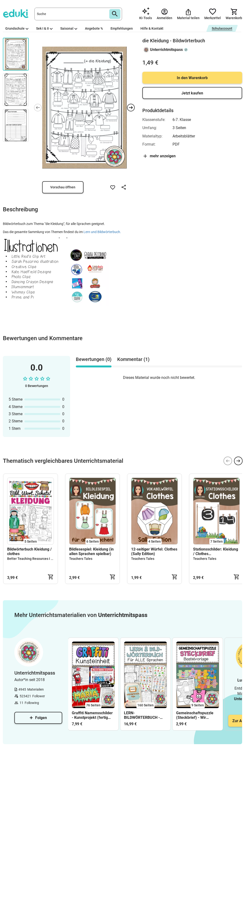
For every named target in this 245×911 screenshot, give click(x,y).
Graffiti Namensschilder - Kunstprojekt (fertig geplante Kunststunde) (92, 715)
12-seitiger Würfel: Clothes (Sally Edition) (154, 551)
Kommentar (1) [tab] (133, 359)
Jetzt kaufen (192, 93)
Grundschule (15, 28)
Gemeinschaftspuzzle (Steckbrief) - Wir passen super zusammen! (194, 715)
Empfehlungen (122, 28)
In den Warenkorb (192, 78)
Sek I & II (42, 28)
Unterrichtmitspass (166, 49)
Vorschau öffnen (62, 187)
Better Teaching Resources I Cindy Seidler (39, 559)
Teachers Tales (80, 559)
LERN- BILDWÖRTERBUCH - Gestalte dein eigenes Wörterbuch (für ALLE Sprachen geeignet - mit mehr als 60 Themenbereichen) (144, 715)
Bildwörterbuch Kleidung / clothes (29, 551)
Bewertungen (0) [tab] (93, 359)
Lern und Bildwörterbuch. (102, 232)
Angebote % (94, 28)
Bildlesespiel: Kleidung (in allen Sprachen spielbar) (91, 551)
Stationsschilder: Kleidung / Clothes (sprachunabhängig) (215, 551)
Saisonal (66, 28)
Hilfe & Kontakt (151, 28)
